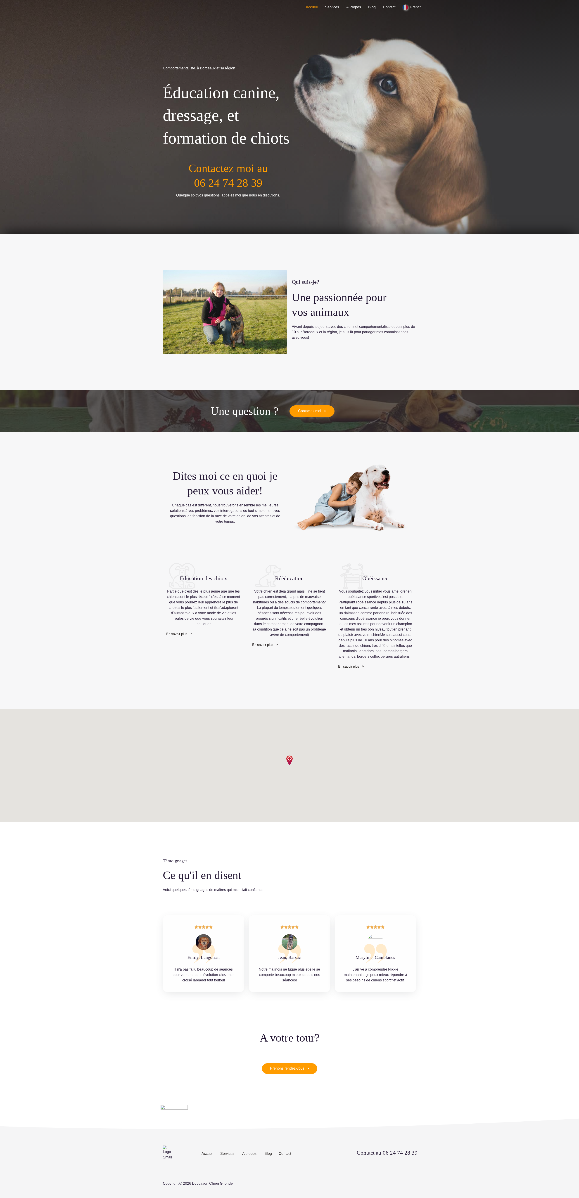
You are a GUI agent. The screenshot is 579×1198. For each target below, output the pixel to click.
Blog (372, 7)
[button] (289, 760)
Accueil (312, 7)
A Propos (353, 7)
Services (332, 7)
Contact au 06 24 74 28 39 (387, 1153)
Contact (389, 7)
